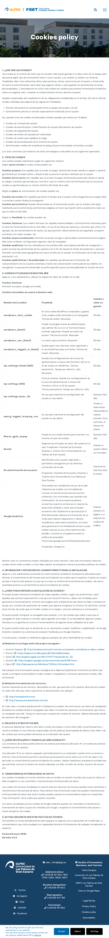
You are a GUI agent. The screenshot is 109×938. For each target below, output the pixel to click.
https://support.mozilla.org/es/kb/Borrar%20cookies (43, 653)
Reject (78, 931)
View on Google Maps (89, 891)
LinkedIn (21, 907)
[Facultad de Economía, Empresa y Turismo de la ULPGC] (43, 9)
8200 (58, 877)
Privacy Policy (89, 906)
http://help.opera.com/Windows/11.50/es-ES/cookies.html (45, 664)
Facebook (21, 913)
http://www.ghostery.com (22, 696)
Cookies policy (89, 912)
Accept (61, 931)
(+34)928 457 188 (55, 897)
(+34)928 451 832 (55, 887)
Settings (94, 931)
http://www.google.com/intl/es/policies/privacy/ (66, 541)
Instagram (21, 896)
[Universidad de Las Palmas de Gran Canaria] (12, 9)
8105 (45, 877)
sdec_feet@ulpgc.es (56, 862)
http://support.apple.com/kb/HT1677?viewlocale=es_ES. (44, 657)
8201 (64, 877)
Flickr (21, 902)
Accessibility (89, 917)
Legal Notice (89, 900)
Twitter (22, 890)
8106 (51, 877)
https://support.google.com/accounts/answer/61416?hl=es (47, 660)
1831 (65, 875)
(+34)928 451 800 (55, 908)
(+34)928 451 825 (52, 875)
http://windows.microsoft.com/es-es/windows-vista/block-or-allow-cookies (65, 649)
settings (37, 935)
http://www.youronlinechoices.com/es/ (28, 700)
